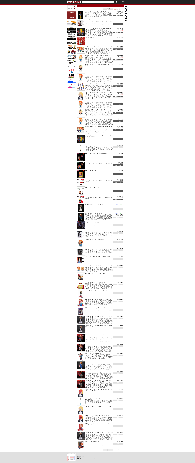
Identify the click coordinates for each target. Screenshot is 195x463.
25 (70, 459)
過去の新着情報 (70, 8)
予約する (118, 15)
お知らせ (70, 6)
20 (72, 458)
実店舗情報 (123, 1)
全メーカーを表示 (71, 66)
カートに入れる (118, 32)
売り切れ (118, 147)
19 (71, 458)
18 (70, 458)
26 (71, 459)
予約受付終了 (118, 217)
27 (72, 459)
